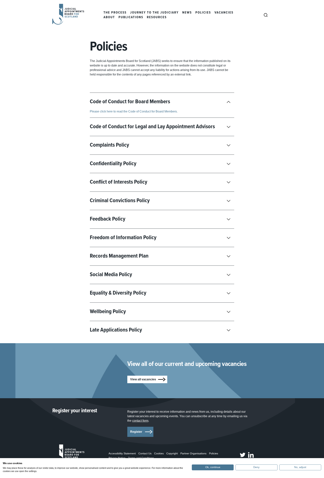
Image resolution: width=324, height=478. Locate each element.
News (187, 13)
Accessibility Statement (122, 453)
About (109, 17)
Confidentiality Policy (113, 163)
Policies (203, 13)
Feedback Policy (107, 219)
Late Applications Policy (116, 330)
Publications (130, 17)
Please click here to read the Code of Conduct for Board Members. (134, 111)
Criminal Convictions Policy (120, 200)
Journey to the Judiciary (154, 13)
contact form (140, 420)
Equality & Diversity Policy (118, 293)
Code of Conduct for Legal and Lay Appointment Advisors (152, 126)
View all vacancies (143, 379)
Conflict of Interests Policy (118, 182)
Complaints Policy (109, 145)
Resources (157, 17)
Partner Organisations (193, 453)
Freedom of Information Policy (123, 237)
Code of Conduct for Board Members (130, 102)
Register (136, 431)
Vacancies (223, 13)
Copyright (172, 453)
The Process (115, 13)
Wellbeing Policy (108, 311)
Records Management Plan (119, 256)
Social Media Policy (111, 274)
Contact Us (145, 453)
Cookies (159, 453)
